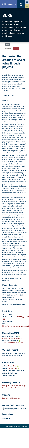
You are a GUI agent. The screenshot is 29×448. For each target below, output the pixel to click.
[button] (3, 409)
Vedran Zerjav (12, 366)
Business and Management (11, 398)
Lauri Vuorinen (13, 368)
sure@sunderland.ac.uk (16, 433)
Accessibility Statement (14, 444)
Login (7, 44)
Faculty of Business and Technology (14, 386)
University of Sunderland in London (13, 388)
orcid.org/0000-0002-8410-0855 (12, 338)
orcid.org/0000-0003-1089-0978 (12, 343)
